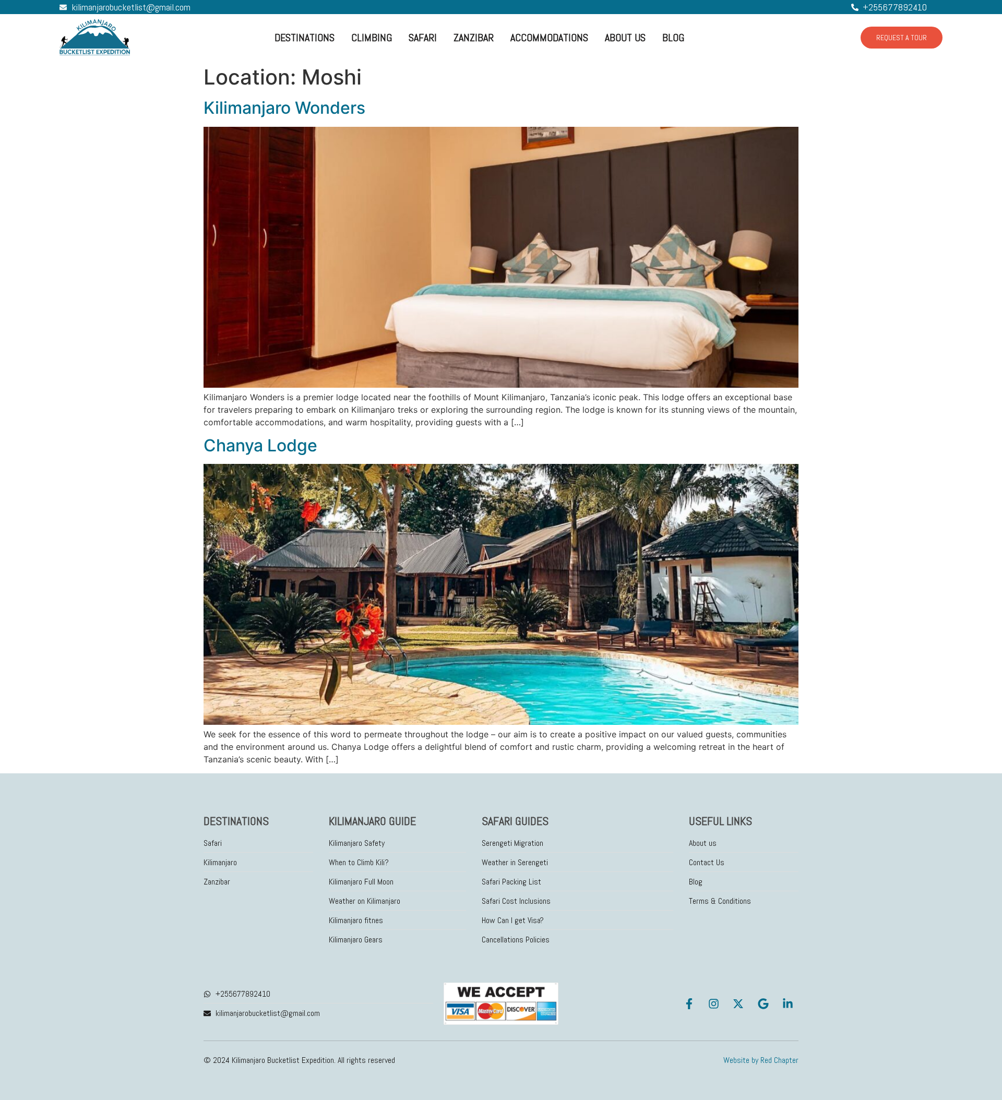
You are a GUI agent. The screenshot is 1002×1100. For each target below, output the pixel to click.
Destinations (305, 37)
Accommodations (549, 37)
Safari (423, 37)
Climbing (371, 37)
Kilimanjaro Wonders (284, 108)
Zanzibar (474, 37)
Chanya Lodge (260, 445)
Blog (673, 37)
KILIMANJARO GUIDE (372, 821)
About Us (625, 37)
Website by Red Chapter (760, 1060)
